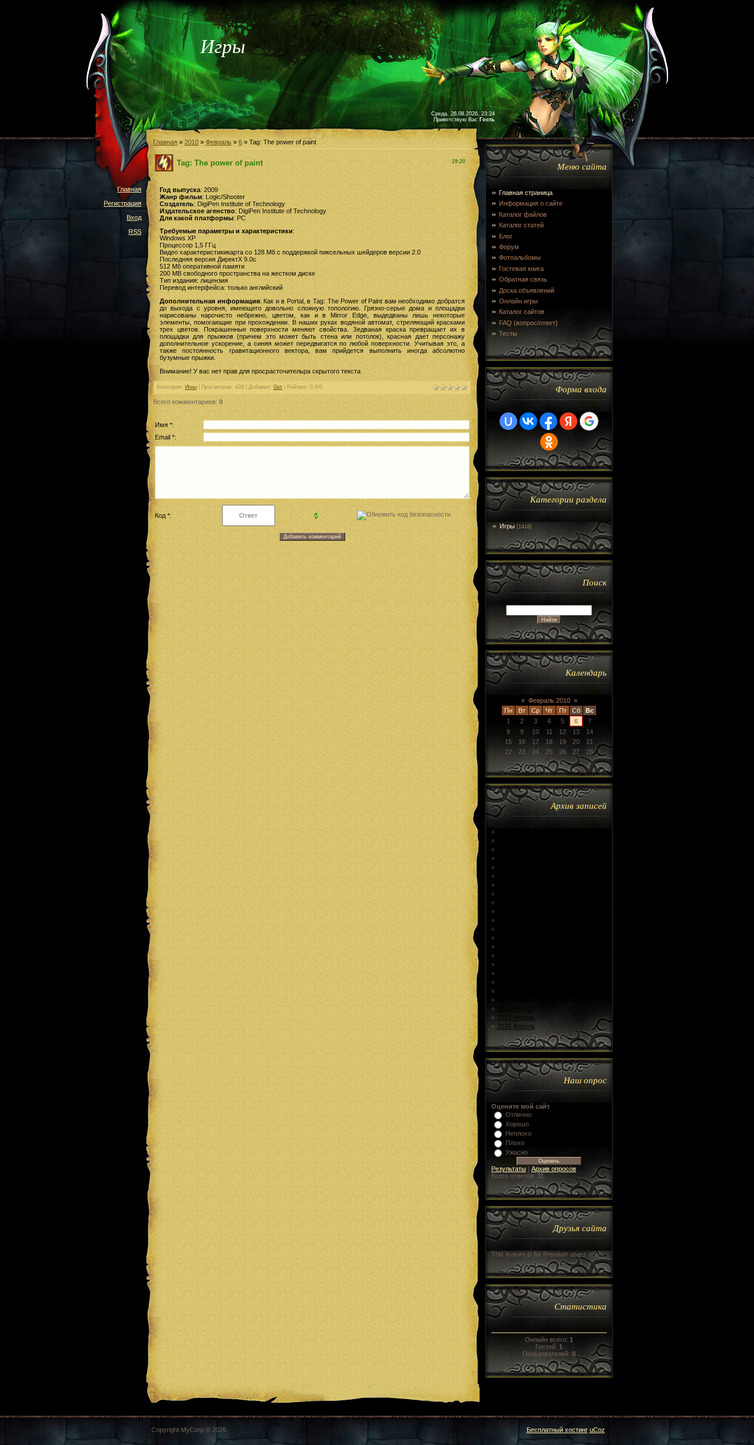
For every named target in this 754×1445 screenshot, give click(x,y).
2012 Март (512, 858)
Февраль (219, 142)
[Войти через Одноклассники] (549, 442)
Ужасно (516, 1152)
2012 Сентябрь (519, 911)
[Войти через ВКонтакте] (528, 421)
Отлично (518, 1114)
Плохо (514, 1142)
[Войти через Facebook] (548, 421)
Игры (191, 387)
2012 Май (511, 875)
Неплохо (518, 1133)
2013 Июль (513, 999)
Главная (129, 189)
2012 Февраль (518, 849)
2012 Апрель (516, 867)
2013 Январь (516, 946)
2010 (191, 142)
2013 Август (515, 1008)
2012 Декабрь (517, 937)
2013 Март (512, 964)
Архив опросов (553, 1168)
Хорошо (517, 1123)
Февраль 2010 (549, 700)
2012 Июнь (513, 884)
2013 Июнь (513, 990)
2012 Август (515, 902)
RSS (134, 231)
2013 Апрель (516, 973)
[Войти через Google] (589, 421)
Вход (134, 217)
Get (277, 387)
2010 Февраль (518, 831)
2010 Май (511, 840)
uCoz (597, 1429)
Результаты (508, 1168)
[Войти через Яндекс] (568, 421)
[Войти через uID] (508, 421)
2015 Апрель (516, 1017)
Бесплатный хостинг (557, 1429)
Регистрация (122, 203)
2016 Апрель (516, 1026)
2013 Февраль (518, 955)
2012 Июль (513, 893)
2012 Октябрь (517, 920)
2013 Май (511, 982)
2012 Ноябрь (516, 929)
